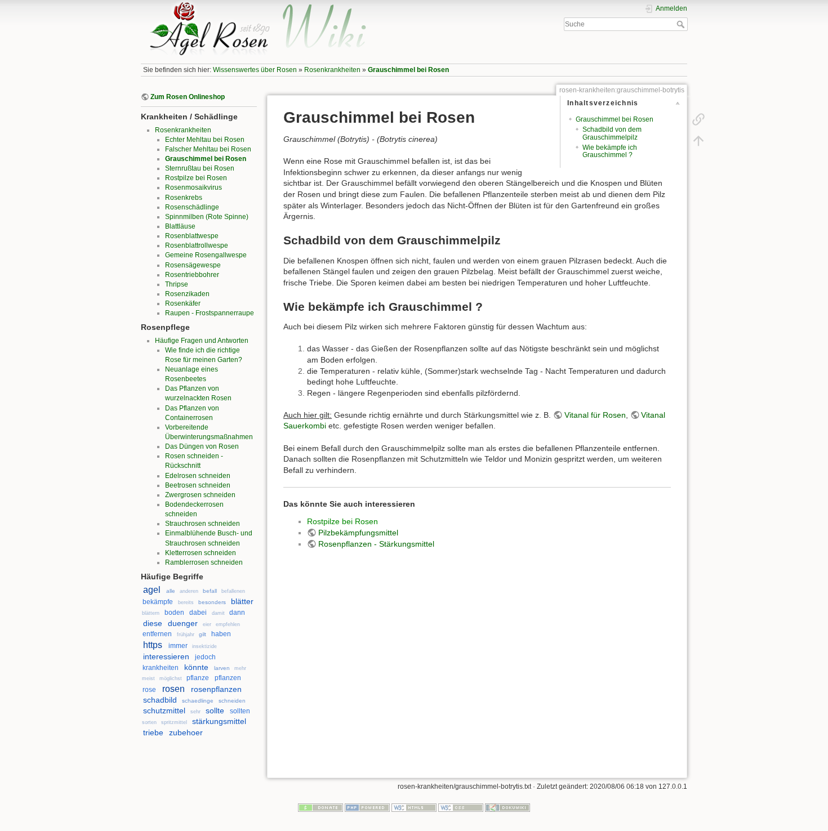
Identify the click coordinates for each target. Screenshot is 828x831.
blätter (242, 601)
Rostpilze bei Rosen (196, 178)
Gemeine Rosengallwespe (206, 255)
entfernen (157, 634)
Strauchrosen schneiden (202, 524)
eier (207, 624)
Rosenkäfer (183, 303)
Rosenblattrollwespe (196, 245)
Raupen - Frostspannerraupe (209, 313)
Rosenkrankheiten (332, 70)
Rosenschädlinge (192, 207)
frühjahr (185, 634)
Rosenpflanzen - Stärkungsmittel (376, 543)
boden (174, 612)
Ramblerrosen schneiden (204, 562)
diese (152, 623)
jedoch (205, 657)
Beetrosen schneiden (197, 485)
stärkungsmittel (219, 721)
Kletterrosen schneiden (200, 553)
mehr (240, 668)
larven (222, 668)
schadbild (160, 699)
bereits (186, 602)
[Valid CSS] (460, 807)
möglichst (170, 678)
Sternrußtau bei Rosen (199, 168)
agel (152, 590)
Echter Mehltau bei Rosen (204, 140)
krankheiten (161, 668)
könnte (196, 667)
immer (178, 646)
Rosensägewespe (193, 265)
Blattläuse (180, 226)
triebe (153, 732)
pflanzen (228, 678)
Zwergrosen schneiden (200, 495)
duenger (183, 623)
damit (218, 613)
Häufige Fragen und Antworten (201, 341)
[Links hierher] (698, 119)
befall (210, 591)
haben (221, 634)
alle (170, 591)
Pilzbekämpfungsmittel (358, 532)
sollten (240, 711)
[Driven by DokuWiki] (507, 807)
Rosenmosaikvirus (193, 187)
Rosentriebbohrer (192, 275)
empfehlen (228, 624)
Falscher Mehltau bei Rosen (208, 149)
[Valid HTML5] (414, 807)
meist (148, 678)
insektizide (204, 646)
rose (149, 690)
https (152, 645)
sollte (215, 710)
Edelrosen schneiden (197, 476)
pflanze (197, 678)
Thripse (176, 284)
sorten (149, 722)
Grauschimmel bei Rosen (408, 70)
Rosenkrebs (183, 198)
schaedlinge (197, 701)
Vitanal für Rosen (595, 414)
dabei (198, 612)
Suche (681, 24)
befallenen (233, 591)
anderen (189, 591)
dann (237, 612)
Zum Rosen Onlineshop (187, 97)
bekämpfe (158, 602)
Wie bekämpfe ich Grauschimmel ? (609, 151)
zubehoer (186, 732)
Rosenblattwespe (192, 236)
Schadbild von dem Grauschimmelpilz (612, 133)
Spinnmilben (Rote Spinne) (206, 217)
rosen (173, 689)
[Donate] (320, 807)
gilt (202, 634)
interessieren (166, 656)
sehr (195, 711)
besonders (212, 602)
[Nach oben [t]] (698, 140)
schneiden (232, 701)
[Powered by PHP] (367, 807)
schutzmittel (164, 710)
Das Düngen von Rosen (202, 446)
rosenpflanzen (216, 689)
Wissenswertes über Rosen (255, 70)
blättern (150, 613)
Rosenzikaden (187, 294)
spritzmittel (174, 722)
